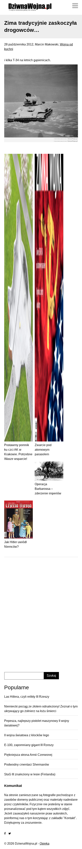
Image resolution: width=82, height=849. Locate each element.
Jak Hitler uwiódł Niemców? (15, 544)
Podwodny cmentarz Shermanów (26, 764)
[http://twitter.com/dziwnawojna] (9, 834)
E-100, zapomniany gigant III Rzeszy (29, 745)
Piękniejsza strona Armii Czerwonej (28, 754)
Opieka (44, 843)
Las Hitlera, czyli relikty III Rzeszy (26, 696)
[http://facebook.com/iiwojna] (5, 834)
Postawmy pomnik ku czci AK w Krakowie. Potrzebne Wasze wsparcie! (18, 451)
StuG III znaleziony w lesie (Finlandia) (29, 774)
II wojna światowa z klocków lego (26, 735)
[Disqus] (41, 610)
